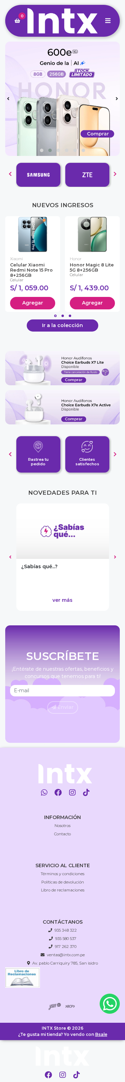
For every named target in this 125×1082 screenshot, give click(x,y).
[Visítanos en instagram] (72, 792)
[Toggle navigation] (107, 21)
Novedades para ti (62, 492)
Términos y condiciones (62, 873)
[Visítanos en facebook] (58, 792)
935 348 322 (66, 930)
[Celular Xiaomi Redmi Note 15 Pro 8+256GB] (32, 234)
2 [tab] (62, 315)
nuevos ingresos (62, 205)
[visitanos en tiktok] (76, 1075)
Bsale (101, 1034)
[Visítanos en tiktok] (86, 792)
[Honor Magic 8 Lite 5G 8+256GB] (92, 234)
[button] (42, 150)
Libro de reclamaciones (62, 890)
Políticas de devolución (62, 882)
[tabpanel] (32, 264)
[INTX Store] (62, 21)
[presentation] (8, 98)
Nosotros (62, 825)
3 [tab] (70, 315)
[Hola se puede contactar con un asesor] (109, 1003)
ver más (62, 600)
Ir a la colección (62, 325)
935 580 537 (65, 938)
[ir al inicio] (65, 773)
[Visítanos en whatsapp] (44, 792)
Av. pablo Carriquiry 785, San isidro (65, 963)
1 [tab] (55, 315)
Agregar (32, 303)
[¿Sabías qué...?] (62, 531)
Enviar (65, 707)
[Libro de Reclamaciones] (22, 977)
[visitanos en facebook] (48, 1075)
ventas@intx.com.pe (66, 954)
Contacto (62, 834)
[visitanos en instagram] (62, 1075)
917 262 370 (65, 946)
